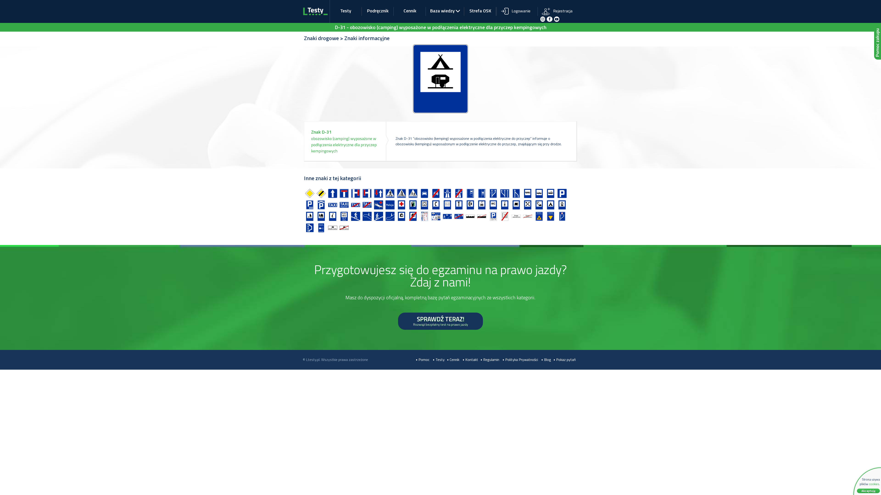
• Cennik (453, 359)
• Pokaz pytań (564, 359)
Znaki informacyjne (367, 38)
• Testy (439, 359)
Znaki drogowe (321, 38)
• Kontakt (470, 359)
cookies (874, 484)
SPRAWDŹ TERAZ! (440, 320)
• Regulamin (489, 359)
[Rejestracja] (558, 7)
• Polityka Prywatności (520, 359)
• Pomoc (422, 359)
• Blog (546, 359)
